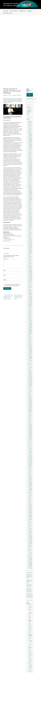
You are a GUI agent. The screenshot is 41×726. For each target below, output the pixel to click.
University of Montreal (11, 98)
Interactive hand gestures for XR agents (29, 581)
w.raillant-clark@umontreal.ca (9, 239)
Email (4, 275)
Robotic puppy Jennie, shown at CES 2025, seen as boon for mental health (30, 627)
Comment (5, 258)
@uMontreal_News (7, 241)
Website (5, 279)
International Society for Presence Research (11, 4)
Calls (28, 112)
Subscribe (29, 95)
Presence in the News (17, 95)
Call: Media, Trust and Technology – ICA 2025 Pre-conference (31, 640)
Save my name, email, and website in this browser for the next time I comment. (12, 285)
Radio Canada (8, 102)
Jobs (28, 114)
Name (4, 270)
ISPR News (29, 111)
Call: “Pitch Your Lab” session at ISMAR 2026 (29, 585)
